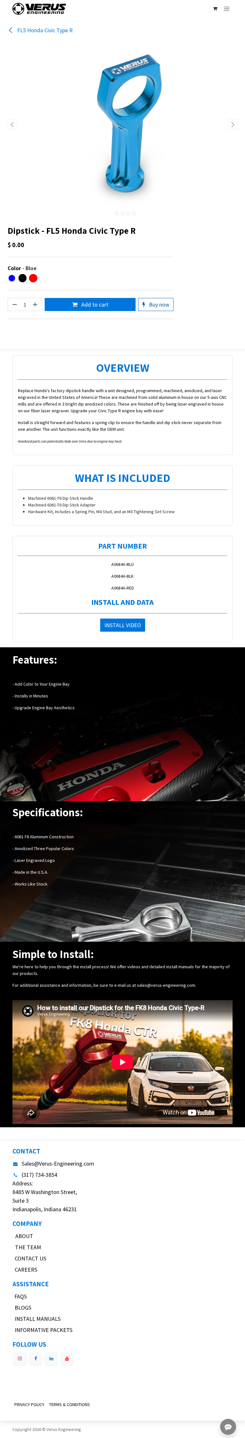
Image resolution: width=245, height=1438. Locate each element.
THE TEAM (28, 1247)
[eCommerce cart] (215, 8)
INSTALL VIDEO (122, 625)
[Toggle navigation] (227, 9)
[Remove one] (14, 304)
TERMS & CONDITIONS (69, 1404)
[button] (12, 124)
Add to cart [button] (94, 304)
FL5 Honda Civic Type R (44, 30)
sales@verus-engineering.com (166, 985)
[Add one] (36, 304)
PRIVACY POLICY (29, 1404)
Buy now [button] (158, 304)
